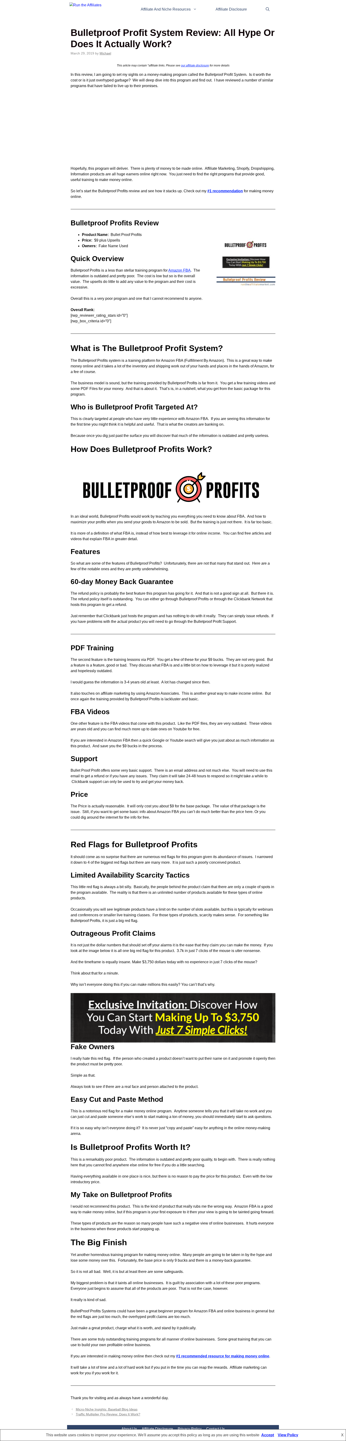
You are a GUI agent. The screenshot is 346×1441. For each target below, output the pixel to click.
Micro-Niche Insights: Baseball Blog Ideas (106, 1409)
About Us (129, 1429)
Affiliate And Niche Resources (166, 9)
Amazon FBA (179, 270)
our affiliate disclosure (195, 65)
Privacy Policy (189, 1429)
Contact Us (215, 1429)
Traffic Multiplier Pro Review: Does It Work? (108, 1414)
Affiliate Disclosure (231, 9)
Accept (267, 1435)
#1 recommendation (225, 191)
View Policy (288, 1435)
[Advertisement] (173, 127)
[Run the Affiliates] (89, 9)
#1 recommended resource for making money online (222, 1356)
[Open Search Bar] (267, 9)
